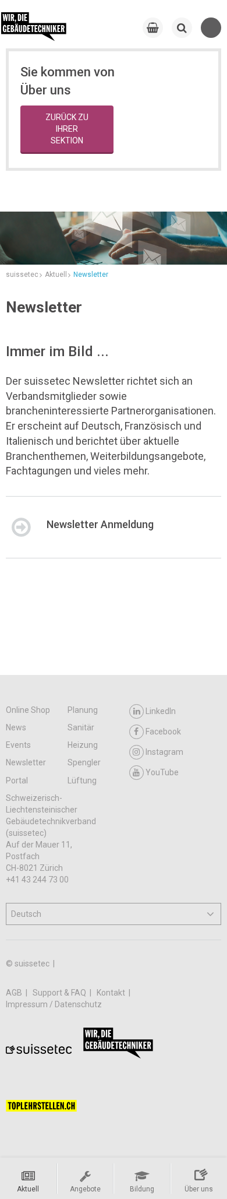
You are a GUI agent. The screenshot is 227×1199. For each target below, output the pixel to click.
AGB (15, 992)
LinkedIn (161, 711)
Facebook (163, 731)
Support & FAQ (60, 992)
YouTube (162, 772)
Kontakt (112, 992)
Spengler (84, 762)
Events (18, 745)
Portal (17, 780)
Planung (83, 710)
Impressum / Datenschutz (54, 1004)
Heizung (83, 745)
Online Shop (28, 710)
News (16, 727)
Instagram (164, 752)
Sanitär (81, 727)
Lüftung (82, 780)
